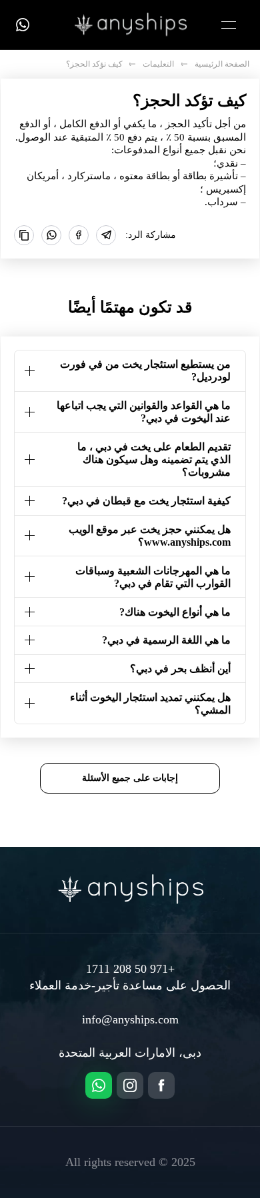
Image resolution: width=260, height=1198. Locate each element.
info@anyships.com (130, 1019)
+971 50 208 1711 (130, 968)
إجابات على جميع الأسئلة (130, 777)
